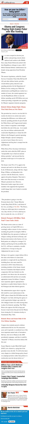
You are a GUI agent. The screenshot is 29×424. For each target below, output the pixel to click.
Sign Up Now (23, 19)
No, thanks (11, 421)
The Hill (16, 207)
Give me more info (5, 418)
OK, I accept (4, 421)
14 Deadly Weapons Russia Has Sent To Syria (13, 385)
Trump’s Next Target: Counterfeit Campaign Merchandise (13, 377)
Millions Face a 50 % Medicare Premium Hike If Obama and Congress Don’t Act (11, 366)
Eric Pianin (4, 50)
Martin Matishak (12, 50)
